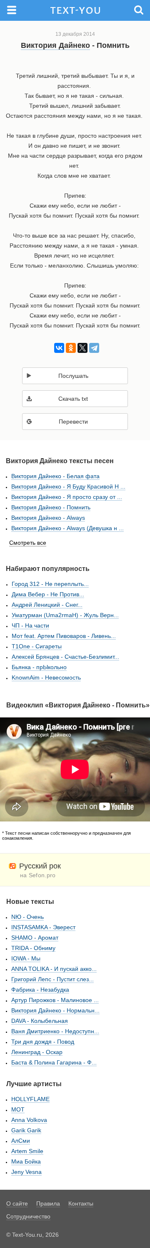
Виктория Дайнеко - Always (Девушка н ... (67, 528)
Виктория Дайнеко (55, 45)
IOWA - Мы (25, 958)
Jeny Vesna (26, 1172)
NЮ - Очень (27, 916)
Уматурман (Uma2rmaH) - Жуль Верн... (65, 615)
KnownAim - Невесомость (46, 677)
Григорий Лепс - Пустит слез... (52, 979)
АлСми (20, 1140)
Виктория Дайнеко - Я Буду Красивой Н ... (68, 486)
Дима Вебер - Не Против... (48, 594)
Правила (48, 1203)
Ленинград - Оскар (36, 1052)
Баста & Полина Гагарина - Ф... (54, 1062)
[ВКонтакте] (57, 348)
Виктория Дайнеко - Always (48, 517)
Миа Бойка (26, 1161)
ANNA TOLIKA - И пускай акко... (54, 968)
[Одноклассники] (69, 348)
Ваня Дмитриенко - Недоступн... (55, 1031)
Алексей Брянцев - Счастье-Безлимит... (65, 656)
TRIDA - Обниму (33, 948)
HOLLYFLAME (30, 1099)
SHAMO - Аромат (34, 937)
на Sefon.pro (38, 875)
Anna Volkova (29, 1120)
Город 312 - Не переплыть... (50, 584)
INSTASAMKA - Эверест (43, 927)
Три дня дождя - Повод (42, 1041)
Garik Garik (26, 1130)
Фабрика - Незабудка (40, 989)
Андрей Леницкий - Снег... (47, 604)
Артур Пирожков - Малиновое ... (55, 1000)
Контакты (80, 1203)
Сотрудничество (28, 1216)
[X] (81, 348)
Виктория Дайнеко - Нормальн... (55, 1010)
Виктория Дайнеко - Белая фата (55, 476)
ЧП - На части (30, 625)
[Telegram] (92, 348)
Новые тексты (30, 901)
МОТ (18, 1109)
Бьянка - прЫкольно (39, 667)
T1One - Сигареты (37, 646)
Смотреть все (27, 542)
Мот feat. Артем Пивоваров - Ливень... (64, 636)
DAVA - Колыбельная (39, 1020)
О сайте (17, 1203)
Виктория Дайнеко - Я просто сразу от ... (66, 497)
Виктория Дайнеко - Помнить (50, 507)
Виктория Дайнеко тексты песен (60, 460)
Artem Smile (27, 1151)
